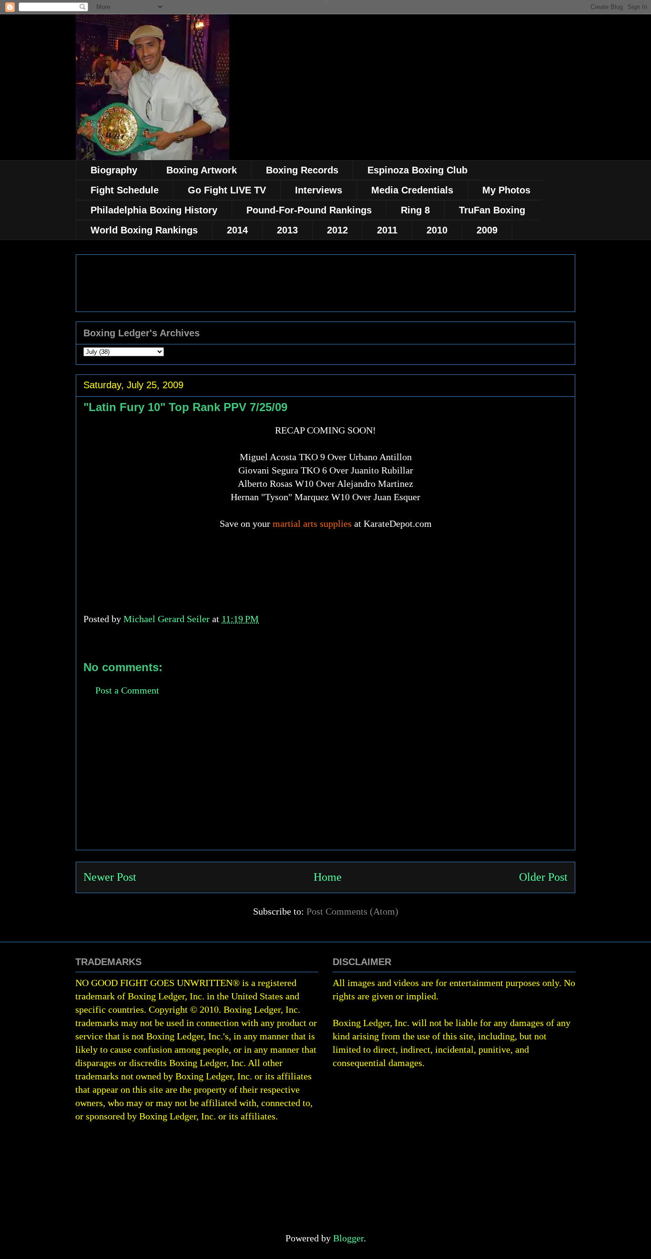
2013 (287, 230)
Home (328, 877)
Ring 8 (415, 210)
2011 (387, 230)
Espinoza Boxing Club (417, 170)
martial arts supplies (312, 523)
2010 (437, 230)
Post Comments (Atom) (352, 911)
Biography (114, 170)
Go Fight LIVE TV (227, 190)
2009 (487, 230)
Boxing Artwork (201, 170)
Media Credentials (412, 190)
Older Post (543, 877)
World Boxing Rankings (144, 230)
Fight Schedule (125, 190)
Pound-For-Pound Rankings (309, 210)
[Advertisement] (325, 783)
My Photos (506, 190)
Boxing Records (302, 170)
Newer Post (109, 877)
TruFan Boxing (492, 210)
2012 (337, 230)
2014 (237, 230)
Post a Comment (127, 690)
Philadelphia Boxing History (154, 210)
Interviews (318, 190)
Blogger (348, 1238)
